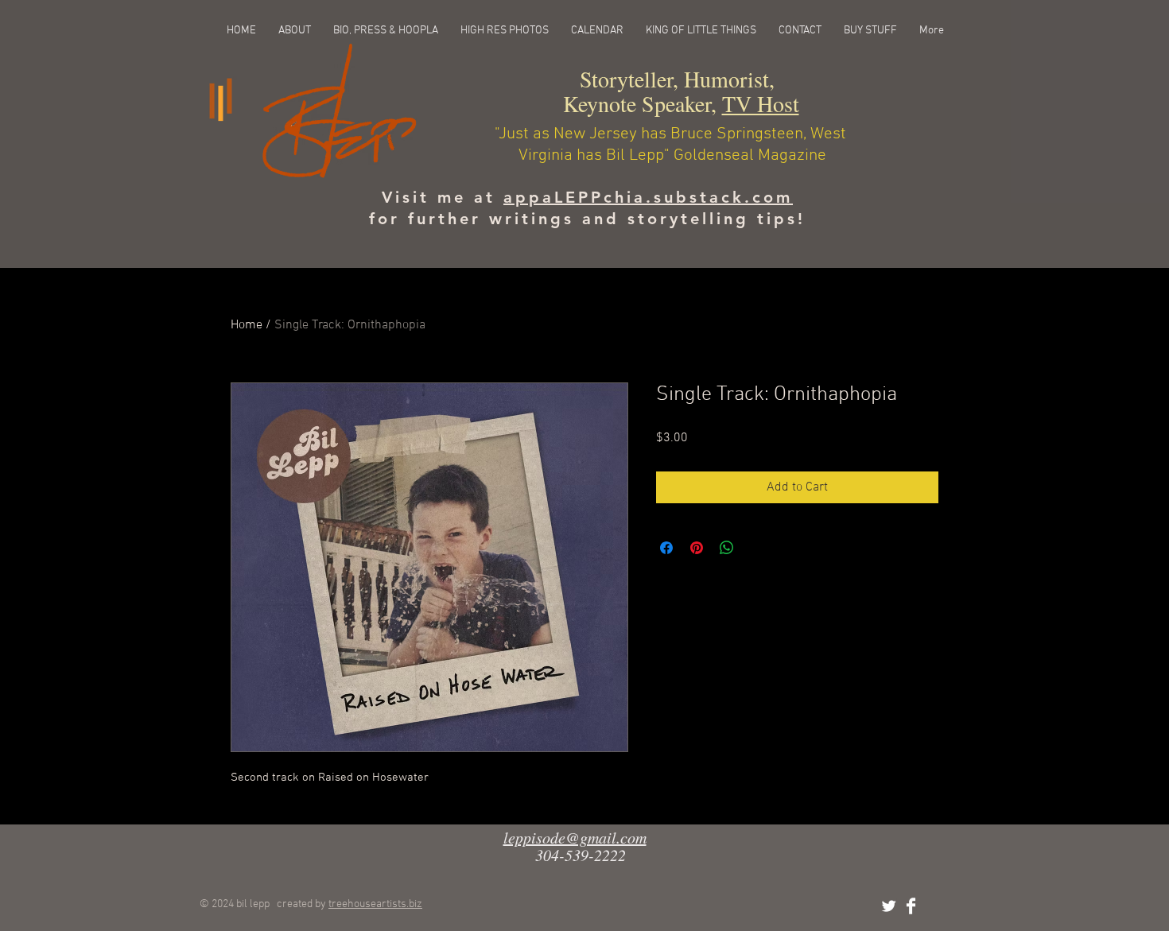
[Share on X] (757, 547)
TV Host (760, 103)
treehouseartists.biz (375, 904)
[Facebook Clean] (911, 906)
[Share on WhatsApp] (726, 547)
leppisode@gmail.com (575, 837)
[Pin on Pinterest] (696, 547)
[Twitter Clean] (888, 906)
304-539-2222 (580, 854)
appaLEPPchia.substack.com (648, 197)
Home (246, 325)
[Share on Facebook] (666, 547)
